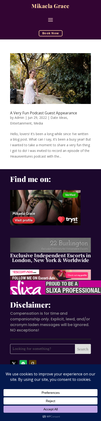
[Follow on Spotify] (23, 364)
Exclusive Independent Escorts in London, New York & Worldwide (50, 257)
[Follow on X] (14, 364)
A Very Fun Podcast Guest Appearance (43, 113)
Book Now (50, 33)
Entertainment (21, 123)
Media (38, 123)
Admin (19, 117)
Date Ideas (58, 117)
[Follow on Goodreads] (32, 364)
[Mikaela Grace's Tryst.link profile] (45, 223)
